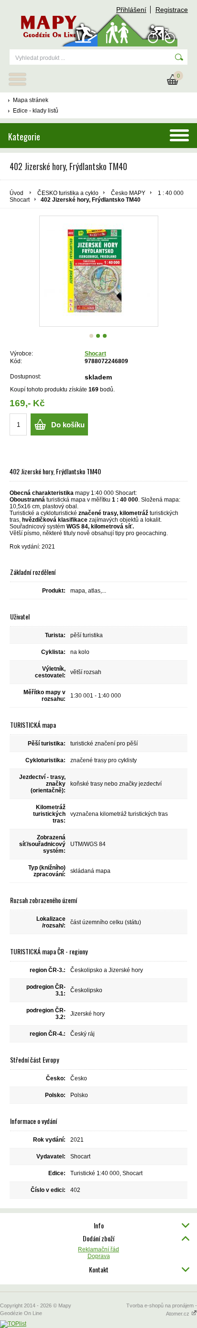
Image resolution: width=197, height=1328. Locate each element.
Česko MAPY (128, 193)
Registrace (171, 9)
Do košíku (68, 425)
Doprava (99, 1256)
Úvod (16, 193)
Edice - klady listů (35, 110)
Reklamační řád (98, 1249)
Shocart (95, 353)
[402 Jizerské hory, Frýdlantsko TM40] (98, 271)
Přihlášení (131, 9)
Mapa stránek (30, 100)
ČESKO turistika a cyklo (67, 193)
